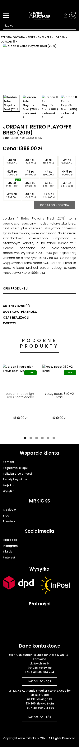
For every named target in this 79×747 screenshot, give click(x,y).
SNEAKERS (44, 37)
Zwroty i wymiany (15, 479)
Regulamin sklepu (15, 468)
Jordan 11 (8, 41)
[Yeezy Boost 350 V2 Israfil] (59, 376)
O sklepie (9, 510)
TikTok (7, 551)
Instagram (10, 546)
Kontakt (8, 462)
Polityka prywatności (17, 474)
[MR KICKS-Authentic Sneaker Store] (39, 15)
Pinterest (9, 557)
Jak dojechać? (39, 681)
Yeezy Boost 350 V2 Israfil (59, 395)
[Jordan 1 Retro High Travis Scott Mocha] (20, 376)
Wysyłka (8, 491)
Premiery (9, 521)
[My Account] (65, 16)
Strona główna (13, 37)
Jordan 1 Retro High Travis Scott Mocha (19, 395)
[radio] (12, 161)
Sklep (31, 37)
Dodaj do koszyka (54, 205)
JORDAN (59, 37)
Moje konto (10, 485)
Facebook (10, 540)
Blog (6, 515)
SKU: (6, 138)
